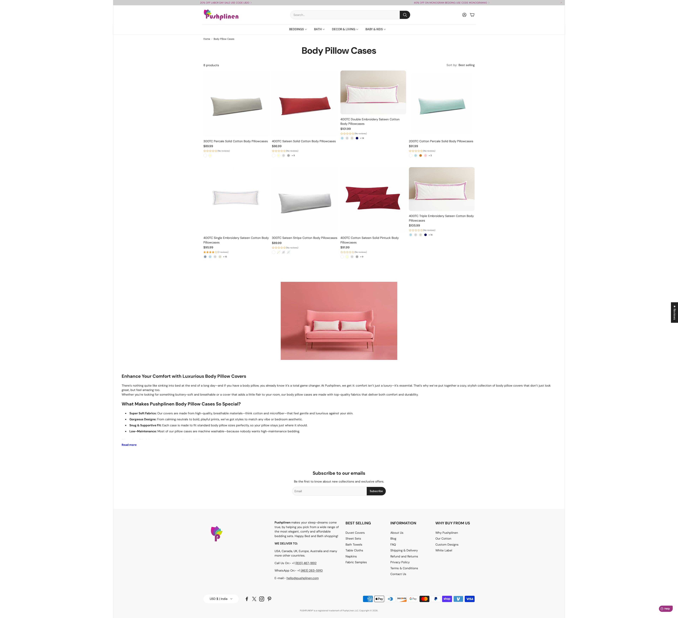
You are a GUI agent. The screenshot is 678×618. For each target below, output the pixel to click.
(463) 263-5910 (312, 570)
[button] (350, 15)
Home (206, 38)
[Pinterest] (269, 598)
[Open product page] (236, 103)
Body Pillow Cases (224, 38)
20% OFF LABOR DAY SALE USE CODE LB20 (224, 2)
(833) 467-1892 (306, 563)
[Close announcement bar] (561, 2)
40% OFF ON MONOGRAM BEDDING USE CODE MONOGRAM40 (450, 2)
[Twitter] (254, 599)
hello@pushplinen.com (303, 578)
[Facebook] (246, 598)
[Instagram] (261, 598)
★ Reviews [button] (675, 312)
